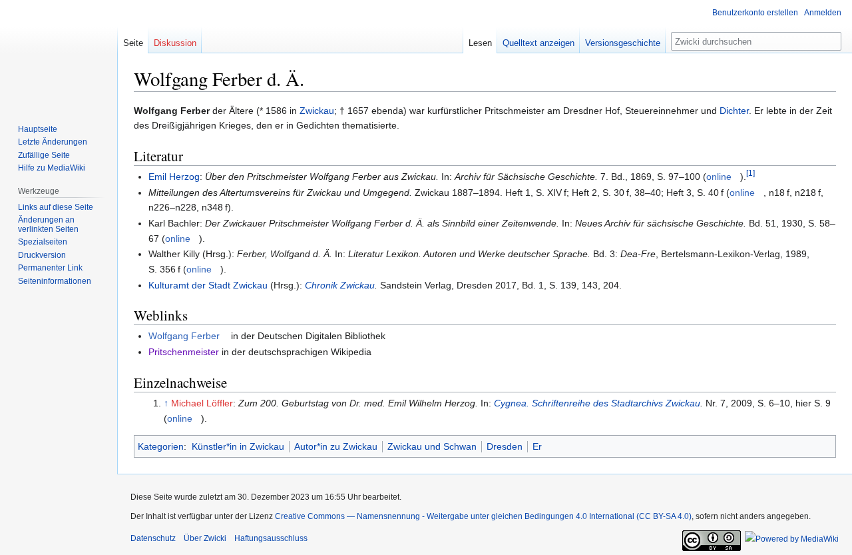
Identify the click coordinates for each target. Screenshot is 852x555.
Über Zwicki (205, 538)
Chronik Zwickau (340, 285)
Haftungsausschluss (271, 538)
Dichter (734, 110)
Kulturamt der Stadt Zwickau (208, 285)
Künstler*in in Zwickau (238, 446)
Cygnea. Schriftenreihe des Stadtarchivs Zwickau (597, 403)
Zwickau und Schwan (432, 446)
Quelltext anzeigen (538, 43)
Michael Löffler (202, 403)
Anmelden (822, 12)
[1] (750, 173)
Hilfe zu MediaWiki (51, 168)
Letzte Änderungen (52, 142)
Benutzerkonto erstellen (755, 12)
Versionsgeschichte (622, 43)
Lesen (480, 43)
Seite (133, 43)
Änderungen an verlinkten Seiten (48, 224)
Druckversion (42, 255)
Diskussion (175, 43)
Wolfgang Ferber (184, 335)
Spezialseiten (42, 242)
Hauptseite (37, 129)
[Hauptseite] (58, 53)
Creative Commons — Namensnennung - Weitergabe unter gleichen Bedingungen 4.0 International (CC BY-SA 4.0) (483, 516)
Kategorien (161, 446)
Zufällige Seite (44, 155)
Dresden (505, 446)
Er (537, 446)
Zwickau (317, 110)
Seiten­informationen (54, 281)
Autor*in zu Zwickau (335, 446)
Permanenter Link (50, 268)
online (719, 176)
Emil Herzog (174, 176)
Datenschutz (153, 538)
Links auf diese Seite (55, 207)
